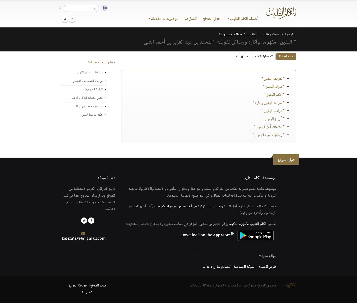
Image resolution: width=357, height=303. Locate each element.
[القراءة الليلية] (103, 8)
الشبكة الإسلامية (244, 267)
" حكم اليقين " (274, 95)
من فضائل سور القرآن (90, 72)
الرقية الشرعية (94, 89)
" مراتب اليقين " (273, 111)
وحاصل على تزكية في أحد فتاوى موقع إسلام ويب (188, 206)
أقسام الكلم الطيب (243, 19)
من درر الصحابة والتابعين (87, 81)
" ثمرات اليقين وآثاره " (268, 103)
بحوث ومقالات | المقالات (263, 34)
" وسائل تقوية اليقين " (269, 135)
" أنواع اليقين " (274, 119)
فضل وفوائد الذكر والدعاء (87, 98)
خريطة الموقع (78, 286)
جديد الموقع (98, 286)
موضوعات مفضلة (164, 19)
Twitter (65, 19)
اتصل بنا (190, 18)
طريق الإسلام (267, 267)
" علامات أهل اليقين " (269, 127)
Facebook (72, 19)
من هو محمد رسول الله (89, 106)
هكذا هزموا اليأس (92, 115)
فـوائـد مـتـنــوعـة (230, 34)
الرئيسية (290, 34)
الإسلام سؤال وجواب (217, 267)
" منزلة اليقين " (274, 87)
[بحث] (60, 8)
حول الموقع (212, 18)
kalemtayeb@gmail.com (84, 239)
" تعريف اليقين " (273, 79)
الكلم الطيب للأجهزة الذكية (248, 224)
